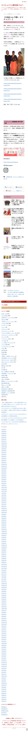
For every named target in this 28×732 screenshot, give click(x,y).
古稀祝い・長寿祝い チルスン (8, 356)
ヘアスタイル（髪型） (6, 338)
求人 (2, 367)
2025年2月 (3, 439)
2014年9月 (3, 626)
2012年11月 (4, 664)
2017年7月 (3, 574)
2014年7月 (3, 629)
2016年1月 (3, 604)
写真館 (2, 352)
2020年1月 (3, 527)
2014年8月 (3, 627)
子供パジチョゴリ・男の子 (7, 362)
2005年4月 (3, 701)
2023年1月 (3, 462)
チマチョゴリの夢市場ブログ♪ (12, 5)
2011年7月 (3, 678)
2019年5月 (3, 543)
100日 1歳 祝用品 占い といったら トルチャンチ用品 (17, 264)
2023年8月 (3, 450)
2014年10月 (4, 624)
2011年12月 (4, 676)
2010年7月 (3, 685)
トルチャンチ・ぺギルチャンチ (8, 335)
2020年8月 (3, 516)
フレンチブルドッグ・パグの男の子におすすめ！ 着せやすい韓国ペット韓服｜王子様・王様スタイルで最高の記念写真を (14, 410)
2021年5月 (3, 500)
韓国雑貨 (3, 394)
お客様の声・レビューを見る (14, 177)
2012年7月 (3, 672)
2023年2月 (3, 460)
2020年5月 (3, 520)
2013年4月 (3, 654)
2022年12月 (4, 464)
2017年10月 (4, 568)
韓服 (2, 396)
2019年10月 (4, 533)
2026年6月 (3, 431)
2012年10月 (4, 666)
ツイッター (9, 187)
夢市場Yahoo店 (4, 710)
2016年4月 (3, 599)
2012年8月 (3, 670)
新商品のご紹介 (4, 365)
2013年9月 (3, 645)
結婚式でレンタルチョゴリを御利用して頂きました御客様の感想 (17, 247)
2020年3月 (3, 523)
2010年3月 (3, 691)
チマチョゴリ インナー (6, 331)
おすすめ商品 (4, 315)
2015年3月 (3, 616)
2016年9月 (3, 589)
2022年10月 (4, 468)
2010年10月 (4, 683)
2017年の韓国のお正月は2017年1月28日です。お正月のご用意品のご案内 (17, 256)
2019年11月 (4, 531)
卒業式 (2, 354)
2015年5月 (3, 612)
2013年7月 (3, 649)
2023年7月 (3, 452)
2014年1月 (3, 641)
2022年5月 (3, 477)
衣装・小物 (3, 379)
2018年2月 (3, 560)
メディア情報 (4, 344)
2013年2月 (3, 658)
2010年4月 (3, 689)
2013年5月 (3, 653)
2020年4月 (3, 522)
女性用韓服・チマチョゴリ (7, 358)
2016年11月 (4, 585)
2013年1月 (3, 660)
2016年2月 (3, 602)
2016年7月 (3, 593)
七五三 (2, 348)
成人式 (2, 363)
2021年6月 (3, 498)
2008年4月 (3, 695)
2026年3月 (3, 437)
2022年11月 (4, 466)
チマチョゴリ (4, 329)
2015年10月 (4, 608)
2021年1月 (3, 506)
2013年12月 (4, 643)
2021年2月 (3, 504)
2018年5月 (3, 556)
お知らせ (3, 319)
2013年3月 (3, 656)
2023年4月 (3, 456)
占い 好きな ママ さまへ (13, 290)
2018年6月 (3, 554)
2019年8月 (3, 537)
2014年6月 (3, 631)
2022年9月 (3, 470)
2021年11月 (4, 489)
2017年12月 (4, 564)
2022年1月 (3, 485)
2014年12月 (4, 622)
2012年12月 (4, 662)
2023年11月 (4, 444)
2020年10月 (4, 512)
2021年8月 (3, 495)
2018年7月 (3, 552)
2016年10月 (4, 587)
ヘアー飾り (3, 340)
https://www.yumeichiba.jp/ (11, 162)
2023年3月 (3, 458)
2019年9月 (3, 535)
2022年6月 (3, 475)
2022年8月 (3, 471)
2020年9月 (3, 514)
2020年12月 (4, 508)
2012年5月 (3, 674)
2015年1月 (3, 620)
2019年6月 (3, 541)
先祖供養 (3, 350)
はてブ (19, 190)
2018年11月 (4, 545)
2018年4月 (3, 558)
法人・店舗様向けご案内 (6, 371)
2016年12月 (4, 583)
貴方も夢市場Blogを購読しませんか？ (11, 301)
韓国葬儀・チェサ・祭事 (6, 392)
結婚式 (2, 375)
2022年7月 (3, 473)
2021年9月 (3, 493)
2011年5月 (3, 679)
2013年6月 (3, 651)
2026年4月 (3, 435)
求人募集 (3, 369)
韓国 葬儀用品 (4, 383)
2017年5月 (3, 577)
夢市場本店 (3, 707)
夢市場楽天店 (4, 708)
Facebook (19, 187)
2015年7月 (3, 610)
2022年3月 (3, 481)
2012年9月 (3, 668)
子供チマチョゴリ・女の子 (7, 360)
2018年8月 (3, 550)
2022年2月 (3, 483)
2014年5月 (3, 633)
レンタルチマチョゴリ (6, 346)
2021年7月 (3, 496)
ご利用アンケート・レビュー (8, 321)
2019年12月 (4, 529)
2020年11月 (4, 510)
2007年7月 (3, 697)
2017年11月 (4, 566)
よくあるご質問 (4, 323)
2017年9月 (3, 570)
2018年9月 (3, 548)
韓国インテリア (4, 385)
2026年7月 (3, 429)
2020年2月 (3, 525)
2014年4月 (3, 635)
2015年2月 (3, 618)
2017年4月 (3, 579)
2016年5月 (3, 597)
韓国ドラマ (3, 387)
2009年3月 (3, 693)
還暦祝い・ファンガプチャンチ (8, 381)
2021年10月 (4, 491)
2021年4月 (3, 502)
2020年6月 (3, 518)
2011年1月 (3, 681)
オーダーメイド (4, 325)
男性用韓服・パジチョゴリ (7, 373)
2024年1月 (3, 441)
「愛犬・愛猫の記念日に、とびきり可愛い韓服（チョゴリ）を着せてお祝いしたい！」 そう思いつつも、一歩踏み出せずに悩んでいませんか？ (14, 404)
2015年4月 (3, 614)
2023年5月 (3, 454)
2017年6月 (3, 575)
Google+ (9, 190)
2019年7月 (3, 539)
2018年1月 (3, 562)
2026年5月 (3, 433)
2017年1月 (3, 581)
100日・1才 (4, 313)
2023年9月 (3, 448)
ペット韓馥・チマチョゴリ (7, 342)
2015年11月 (4, 606)
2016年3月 (3, 601)
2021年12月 (4, 487)
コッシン (3, 327)
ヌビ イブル (4, 336)
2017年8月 (3, 572)
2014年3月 (3, 637)
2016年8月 (3, 591)
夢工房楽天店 (4, 714)
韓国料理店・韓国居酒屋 (6, 390)
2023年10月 (4, 446)
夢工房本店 (3, 712)
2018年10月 (4, 547)
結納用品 (3, 377)
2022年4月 (3, 479)
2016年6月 (3, 595)
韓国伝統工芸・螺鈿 (5, 388)
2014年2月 (3, 639)
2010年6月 (3, 687)
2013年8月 (3, 647)
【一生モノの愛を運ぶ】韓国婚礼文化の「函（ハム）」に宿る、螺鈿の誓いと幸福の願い (16, 294)
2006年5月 (3, 699)
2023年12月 (4, 443)
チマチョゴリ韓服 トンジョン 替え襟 (9, 333)
